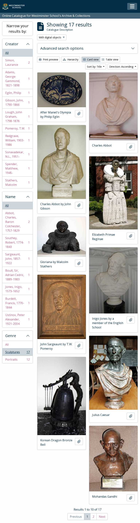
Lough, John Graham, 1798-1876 (17, 116)
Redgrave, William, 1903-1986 (17, 140)
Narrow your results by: (18, 28)
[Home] (15, 6)
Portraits (17, 360)
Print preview (50, 59)
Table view (111, 59)
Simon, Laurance (17, 62)
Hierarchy (72, 59)
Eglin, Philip (17, 94)
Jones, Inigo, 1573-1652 (17, 289)
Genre (10, 335)
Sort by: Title (94, 66)
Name (10, 196)
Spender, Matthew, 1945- (17, 168)
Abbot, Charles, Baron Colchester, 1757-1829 (17, 222)
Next (102, 517)
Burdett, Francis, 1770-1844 (17, 303)
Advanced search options (61, 48)
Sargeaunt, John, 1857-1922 (17, 258)
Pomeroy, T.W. (17, 129)
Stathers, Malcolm (17, 182)
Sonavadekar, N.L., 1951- (17, 154)
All (7, 53)
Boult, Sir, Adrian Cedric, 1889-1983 (17, 275)
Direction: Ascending (121, 66)
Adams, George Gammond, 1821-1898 (17, 78)
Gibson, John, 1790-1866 (17, 102)
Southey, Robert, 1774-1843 (17, 242)
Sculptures (17, 353)
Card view (92, 59)
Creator (11, 43)
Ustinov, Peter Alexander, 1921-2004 (17, 319)
